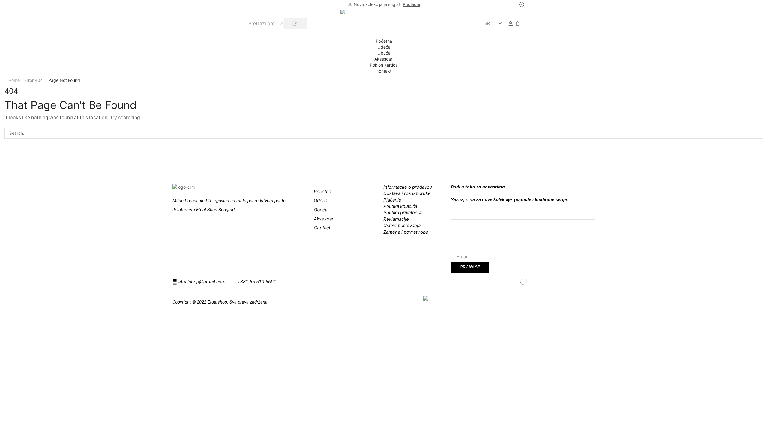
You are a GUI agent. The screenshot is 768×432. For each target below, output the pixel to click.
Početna (384, 41)
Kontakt (384, 71)
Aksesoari (383, 59)
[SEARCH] (758, 133)
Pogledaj (411, 4)
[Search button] (295, 23)
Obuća (384, 53)
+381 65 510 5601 (257, 282)
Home (14, 80)
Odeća (384, 47)
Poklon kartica (384, 65)
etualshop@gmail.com (202, 282)
